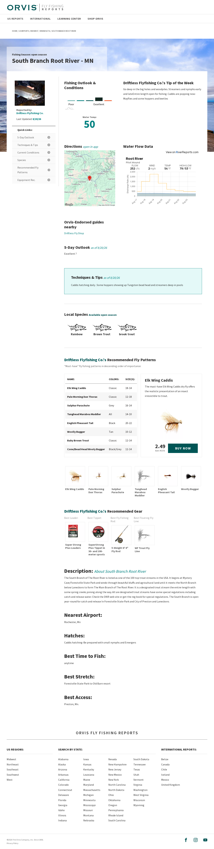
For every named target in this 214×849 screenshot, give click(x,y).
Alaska (62, 764)
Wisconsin (139, 800)
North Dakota (116, 790)
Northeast (13, 764)
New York (113, 779)
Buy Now (183, 448)
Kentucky (88, 769)
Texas (136, 769)
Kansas (87, 764)
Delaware (63, 795)
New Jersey (114, 769)
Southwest (13, 774)
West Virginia (140, 795)
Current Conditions (28, 152)
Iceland (165, 774)
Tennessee (139, 764)
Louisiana (88, 774)
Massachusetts (91, 790)
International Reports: (179, 749)
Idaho (61, 810)
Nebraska (88, 820)
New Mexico (115, 774)
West (10, 779)
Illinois (62, 815)
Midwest (11, 759)
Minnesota (89, 800)
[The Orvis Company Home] (35, 7)
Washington (140, 790)
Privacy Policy (12, 843)
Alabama (63, 759)
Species (21, 160)
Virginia (137, 784)
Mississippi (89, 805)
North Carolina (117, 784)
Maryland (88, 784)
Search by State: (70, 749)
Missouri (88, 810)
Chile (164, 769)
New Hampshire (117, 764)
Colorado (63, 784)
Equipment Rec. (26, 180)
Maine (86, 779)
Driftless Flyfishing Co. (29, 113)
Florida (62, 800)
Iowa (86, 759)
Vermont (138, 779)
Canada (165, 764)
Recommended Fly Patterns (27, 170)
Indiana (62, 820)
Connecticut (65, 790)
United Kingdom (170, 784)
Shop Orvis (95, 18)
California (63, 779)
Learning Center (69, 18)
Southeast (13, 769)
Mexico (165, 779)
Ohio (111, 795)
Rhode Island (115, 815)
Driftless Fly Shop (74, 233)
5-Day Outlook (25, 137)
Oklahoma (114, 800)
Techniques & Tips (27, 145)
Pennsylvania (116, 810)
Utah (136, 774)
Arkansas (63, 774)
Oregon (112, 805)
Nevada (112, 759)
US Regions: (15, 749)
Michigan (88, 795)
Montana (88, 815)
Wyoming (138, 805)
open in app (90, 147)
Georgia (62, 805)
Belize (164, 759)
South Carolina (116, 820)
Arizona (62, 769)
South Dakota (141, 759)
